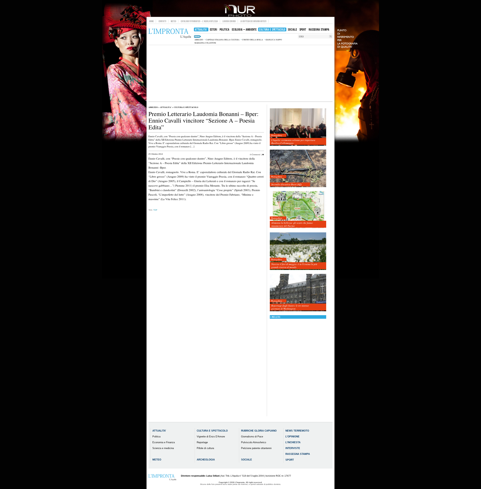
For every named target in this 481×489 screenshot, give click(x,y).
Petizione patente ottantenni (256, 448)
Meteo (173, 21)
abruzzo (198, 39)
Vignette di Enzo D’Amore (211, 436)
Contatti (162, 21)
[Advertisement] (240, 73)
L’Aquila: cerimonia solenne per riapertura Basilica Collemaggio (293, 142)
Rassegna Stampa (297, 454)
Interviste (292, 448)
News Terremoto (297, 430)
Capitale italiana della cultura (222, 39)
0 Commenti (255, 154)
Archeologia (206, 459)
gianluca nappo (273, 39)
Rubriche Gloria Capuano (259, 430)
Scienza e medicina (163, 448)
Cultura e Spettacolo (186, 107)
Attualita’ (159, 430)
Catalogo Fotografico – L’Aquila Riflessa (199, 21)
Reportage (202, 442)
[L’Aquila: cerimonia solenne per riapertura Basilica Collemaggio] (298, 127)
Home (151, 21)
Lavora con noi (229, 21)
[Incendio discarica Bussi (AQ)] (298, 168)
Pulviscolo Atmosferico (253, 442)
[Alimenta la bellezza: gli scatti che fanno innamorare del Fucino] (298, 210)
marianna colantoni (205, 42)
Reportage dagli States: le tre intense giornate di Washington (290, 307)
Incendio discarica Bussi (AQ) (286, 184)
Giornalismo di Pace (252, 436)
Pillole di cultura (205, 448)
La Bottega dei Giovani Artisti (253, 21)
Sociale (246, 459)
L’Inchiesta (292, 442)
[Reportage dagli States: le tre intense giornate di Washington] (298, 293)
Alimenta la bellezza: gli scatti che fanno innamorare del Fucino (292, 224)
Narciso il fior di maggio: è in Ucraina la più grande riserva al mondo (294, 266)
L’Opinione (292, 436)
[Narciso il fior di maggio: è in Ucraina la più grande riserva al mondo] (298, 251)
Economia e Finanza (163, 442)
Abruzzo (153, 107)
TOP (155, 210)
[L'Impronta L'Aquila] (169, 33)
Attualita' (166, 107)
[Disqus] (206, 273)
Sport (289, 459)
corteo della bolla (252, 39)
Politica (156, 436)
